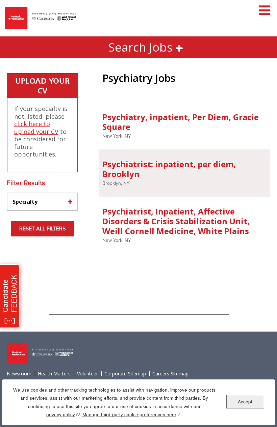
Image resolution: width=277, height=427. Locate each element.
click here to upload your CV (36, 128)
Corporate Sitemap (125, 373)
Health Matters (54, 373)
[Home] (40, 18)
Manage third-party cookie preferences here (131, 414)
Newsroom (19, 373)
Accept (245, 401)
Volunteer (87, 373)
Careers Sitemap (170, 373)
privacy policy (63, 414)
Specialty (24, 201)
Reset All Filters (42, 228)
